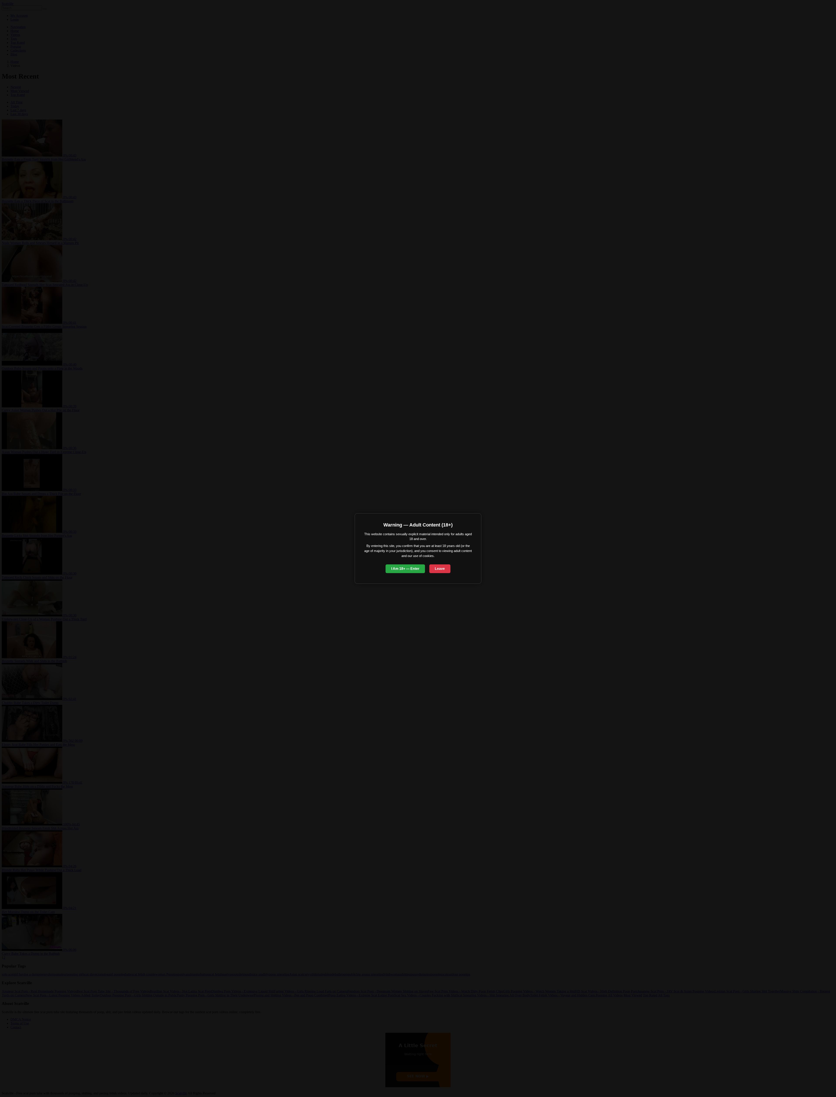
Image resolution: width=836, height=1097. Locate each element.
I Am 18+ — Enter (405, 568)
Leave (440, 568)
